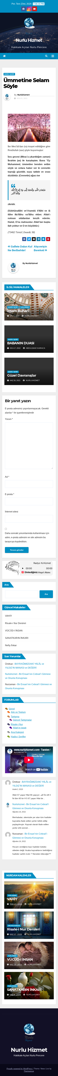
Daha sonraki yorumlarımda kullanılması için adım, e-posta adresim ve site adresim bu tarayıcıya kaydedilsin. (27, 537)
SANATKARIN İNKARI (16, 638)
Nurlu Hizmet (29, 40)
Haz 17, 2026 (16, 934)
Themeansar (29, 1071)
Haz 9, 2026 (15, 995)
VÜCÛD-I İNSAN (14, 630)
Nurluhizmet (23, 95)
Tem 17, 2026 (16, 904)
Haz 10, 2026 (16, 965)
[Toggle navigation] (53, 56)
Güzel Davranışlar (21, 375)
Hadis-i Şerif (9, 74)
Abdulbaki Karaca (35, 348)
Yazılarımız (24, 307)
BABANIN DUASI (20, 343)
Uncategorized (14, 925)
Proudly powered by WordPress (20, 1069)
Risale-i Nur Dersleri (15, 623)
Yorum (9, 419)
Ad (7, 477)
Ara (6, 584)
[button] (46, 56)
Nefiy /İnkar (11, 645)
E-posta (9, 494)
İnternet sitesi (11, 511)
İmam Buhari (18, 311)
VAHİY (8, 616)
